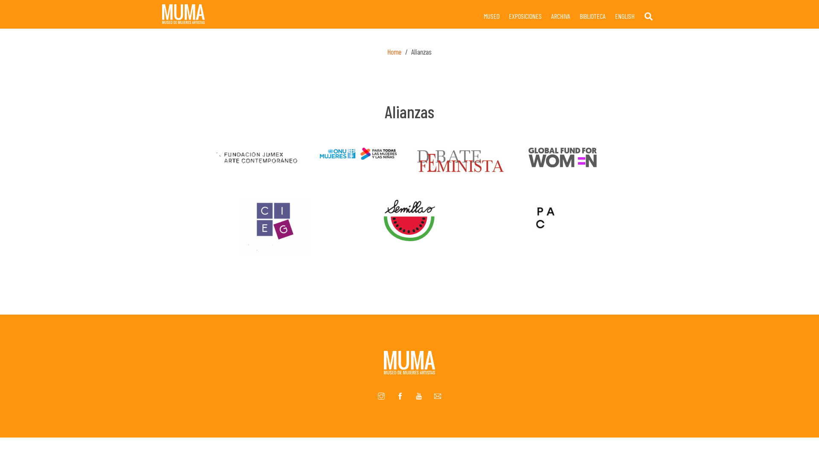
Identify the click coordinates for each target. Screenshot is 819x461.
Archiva (560, 16)
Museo (492, 16)
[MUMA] (183, 20)
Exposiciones (525, 16)
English (625, 16)
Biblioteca (593, 16)
